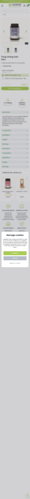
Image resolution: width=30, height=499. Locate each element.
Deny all (15, 258)
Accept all (15, 253)
